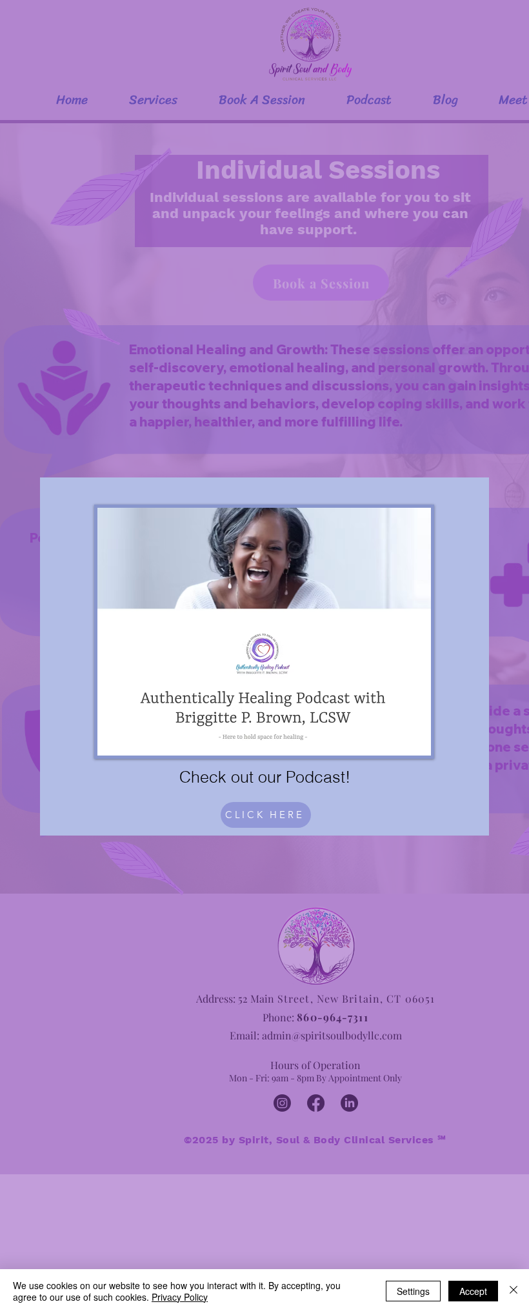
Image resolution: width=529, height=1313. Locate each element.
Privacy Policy (180, 1296)
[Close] (513, 1291)
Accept (473, 1291)
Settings (413, 1291)
